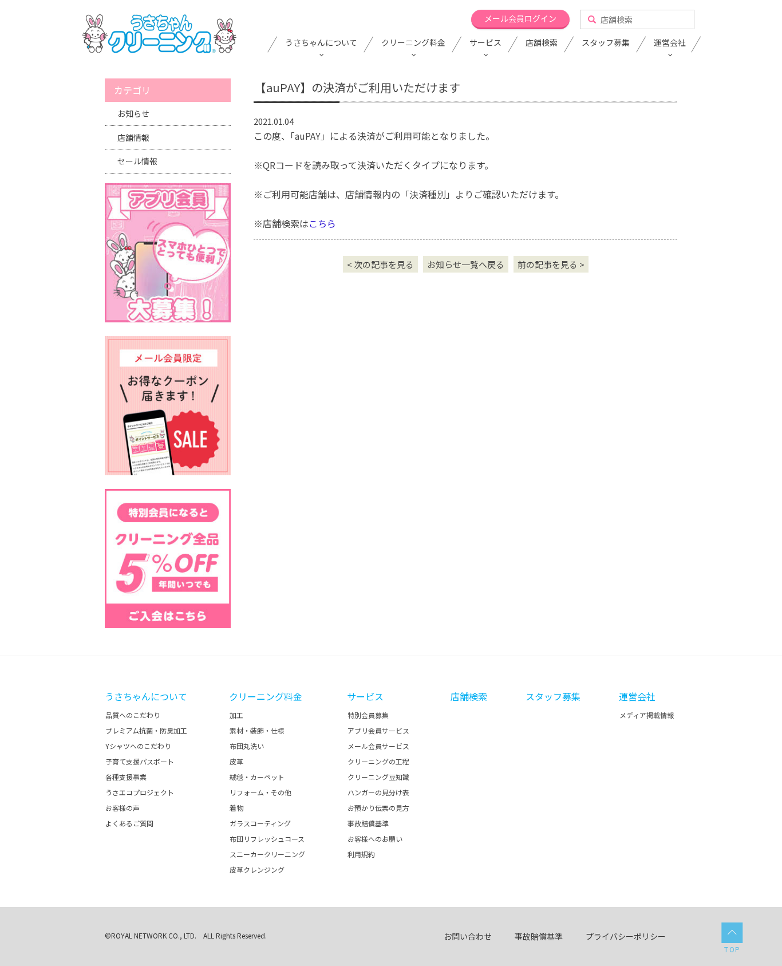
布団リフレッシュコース (267, 838)
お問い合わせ (468, 936)
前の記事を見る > (551, 264)
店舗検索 (542, 43)
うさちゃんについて (321, 43)
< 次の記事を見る (380, 264)
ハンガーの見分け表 (378, 792)
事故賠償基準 (368, 823)
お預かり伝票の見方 (378, 808)
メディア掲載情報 (646, 715)
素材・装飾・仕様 (257, 730)
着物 (236, 808)
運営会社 (670, 43)
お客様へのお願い (374, 838)
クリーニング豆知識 (378, 777)
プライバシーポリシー (626, 936)
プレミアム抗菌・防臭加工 (146, 730)
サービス (485, 43)
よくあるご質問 (129, 823)
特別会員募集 (368, 715)
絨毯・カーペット (257, 777)
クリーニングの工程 (378, 761)
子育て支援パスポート (139, 761)
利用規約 (361, 854)
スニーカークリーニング (267, 854)
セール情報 (137, 161)
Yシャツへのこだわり (138, 746)
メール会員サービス (378, 746)
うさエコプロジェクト (139, 792)
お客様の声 (122, 808)
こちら (322, 223)
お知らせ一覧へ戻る (465, 264)
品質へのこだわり (132, 715)
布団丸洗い (247, 746)
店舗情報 (133, 137)
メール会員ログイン (520, 18)
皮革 (236, 761)
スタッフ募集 (606, 43)
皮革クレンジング (257, 869)
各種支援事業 (126, 777)
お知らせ (133, 113)
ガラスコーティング (260, 823)
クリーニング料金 (413, 43)
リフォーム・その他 (260, 792)
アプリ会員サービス (378, 730)
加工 (236, 715)
